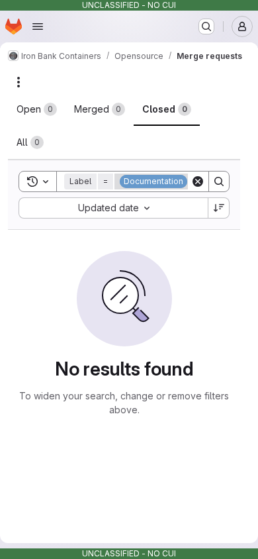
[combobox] (113, 208)
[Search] (219, 181)
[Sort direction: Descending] (219, 208)
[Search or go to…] (206, 26)
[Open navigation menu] (37, 26)
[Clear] (198, 181)
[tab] (36, 109)
